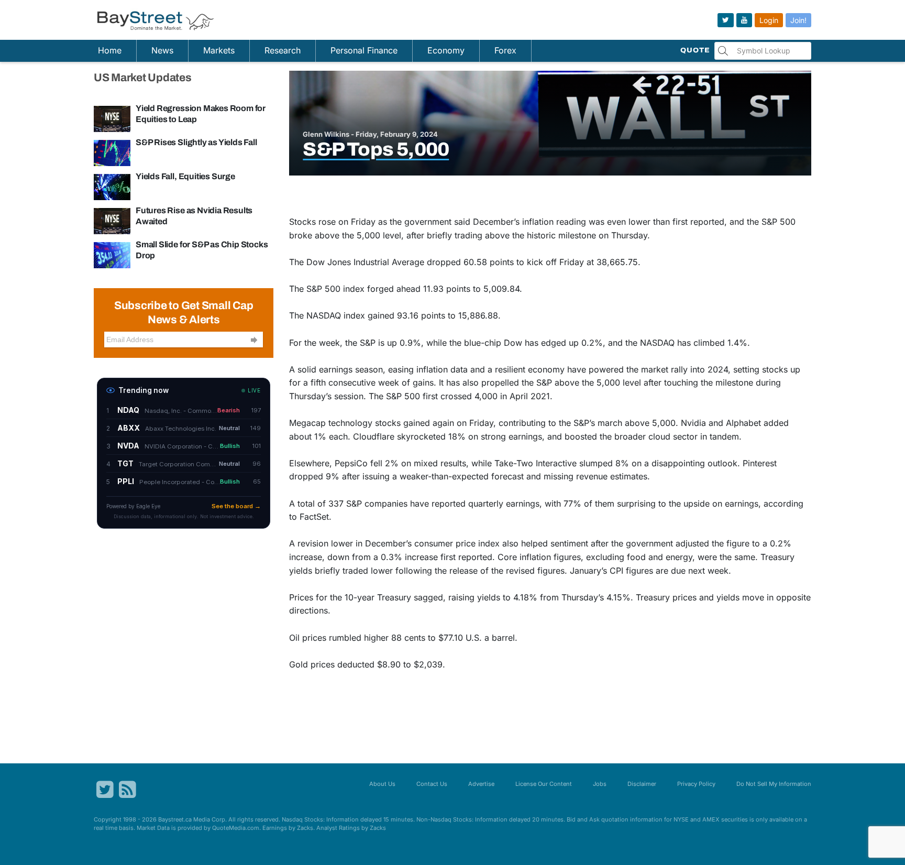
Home (110, 50)
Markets (219, 50)
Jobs (599, 783)
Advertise (481, 783)
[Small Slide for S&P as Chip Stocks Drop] (112, 254)
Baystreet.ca (175, 819)
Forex (505, 50)
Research (282, 50)
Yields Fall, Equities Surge (185, 176)
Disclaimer (641, 783)
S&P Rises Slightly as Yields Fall (196, 142)
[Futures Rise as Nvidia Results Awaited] (112, 220)
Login (768, 20)
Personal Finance (364, 50)
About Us (382, 783)
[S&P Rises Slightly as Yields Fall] (112, 152)
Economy (446, 50)
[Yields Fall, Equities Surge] (112, 186)
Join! (798, 20)
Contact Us (431, 783)
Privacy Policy (696, 783)
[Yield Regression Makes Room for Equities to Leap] (112, 118)
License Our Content (543, 783)
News (162, 50)
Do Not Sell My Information (773, 783)
